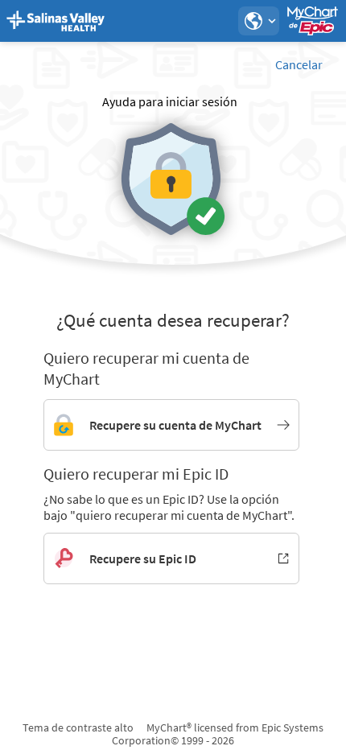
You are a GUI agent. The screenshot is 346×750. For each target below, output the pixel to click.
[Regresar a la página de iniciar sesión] (55, 20)
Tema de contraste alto (78, 727)
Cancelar (299, 64)
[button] (258, 20)
